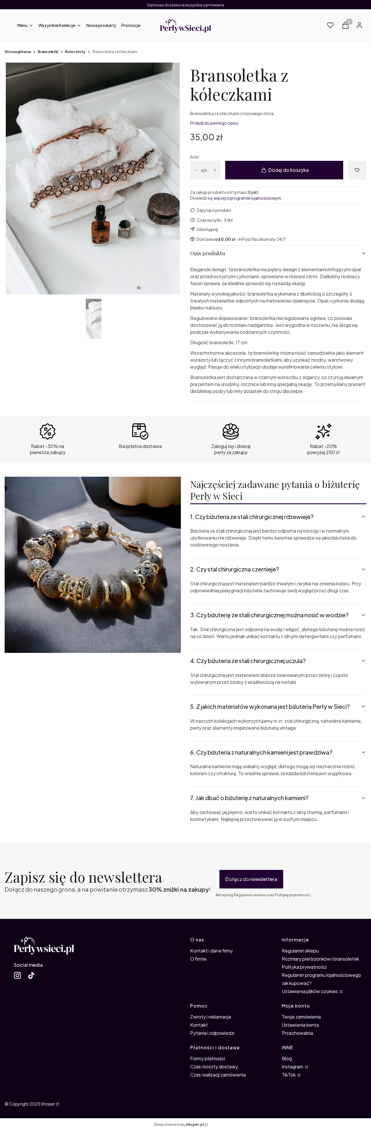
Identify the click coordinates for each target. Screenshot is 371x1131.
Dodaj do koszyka (288, 170)
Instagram (293, 1066)
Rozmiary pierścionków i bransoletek (320, 959)
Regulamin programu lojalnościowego (321, 975)
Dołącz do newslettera (251, 879)
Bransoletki (48, 52)
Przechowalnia (297, 1033)
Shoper (48, 1103)
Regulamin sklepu (300, 951)
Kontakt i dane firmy (211, 951)
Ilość (194, 156)
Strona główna (18, 52)
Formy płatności (207, 1058)
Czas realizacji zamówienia (218, 1075)
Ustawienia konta (300, 1025)
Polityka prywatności (304, 967)
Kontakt (199, 1025)
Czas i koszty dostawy (214, 1066)
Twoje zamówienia (301, 1017)
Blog (287, 1058)
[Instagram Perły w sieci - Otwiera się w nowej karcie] (17, 975)
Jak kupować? (297, 983)
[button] (60, 25)
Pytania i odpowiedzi (212, 1033)
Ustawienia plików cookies (310, 991)
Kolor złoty (75, 52)
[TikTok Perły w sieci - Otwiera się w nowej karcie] (31, 975)
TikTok (289, 1075)
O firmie (198, 959)
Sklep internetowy (179, 1124)
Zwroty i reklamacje (210, 1017)
